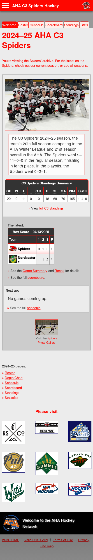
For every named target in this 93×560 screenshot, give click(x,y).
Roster (23, 24)
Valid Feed (36, 539)
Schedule (37, 24)
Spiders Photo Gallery (48, 340)
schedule (33, 307)
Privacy (83, 539)
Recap (59, 270)
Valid (10, 539)
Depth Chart (14, 377)
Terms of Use (63, 539)
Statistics (11, 397)
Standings (71, 24)
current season (47, 65)
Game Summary (35, 270)
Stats (84, 24)
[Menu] (5, 5)
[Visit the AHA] (11, 523)
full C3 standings (51, 208)
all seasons (78, 65)
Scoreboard (54, 24)
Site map (46, 545)
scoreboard (36, 277)
